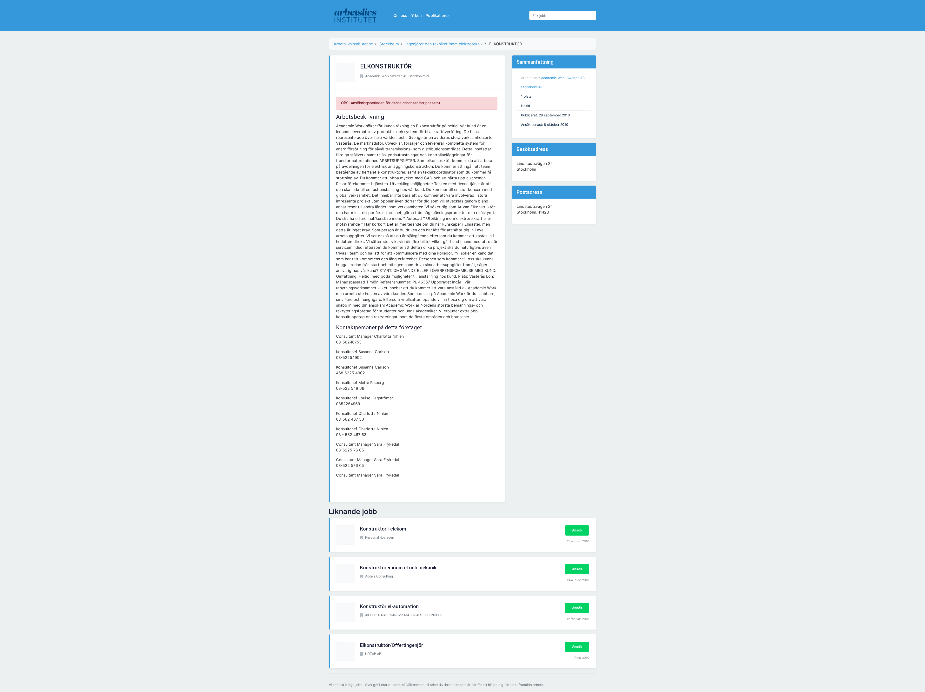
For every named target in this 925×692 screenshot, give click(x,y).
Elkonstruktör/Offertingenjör (391, 645)
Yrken (416, 15)
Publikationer (438, 15)
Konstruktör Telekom (383, 529)
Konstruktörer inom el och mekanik (398, 568)
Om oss (400, 15)
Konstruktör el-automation (389, 606)
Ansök (577, 530)
